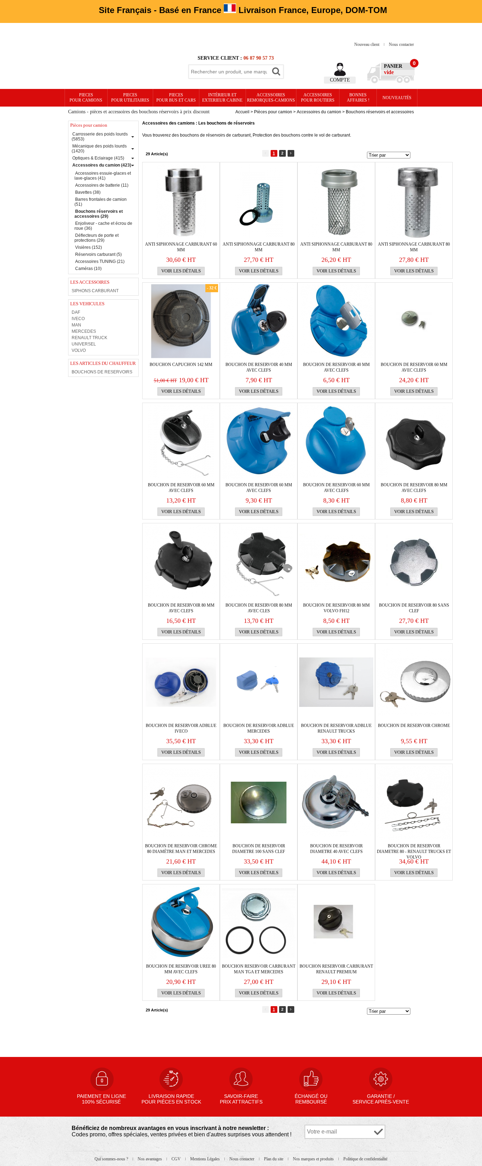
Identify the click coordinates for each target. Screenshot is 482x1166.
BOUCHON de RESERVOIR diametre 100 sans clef (258, 848)
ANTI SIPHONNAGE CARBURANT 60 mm (181, 247)
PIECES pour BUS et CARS (176, 97)
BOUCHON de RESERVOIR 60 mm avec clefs (414, 367)
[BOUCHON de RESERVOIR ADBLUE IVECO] (181, 682)
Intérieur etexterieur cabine (222, 97)
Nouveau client (367, 44)
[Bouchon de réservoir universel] (414, 441)
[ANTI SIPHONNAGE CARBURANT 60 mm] (181, 201)
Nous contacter (401, 44)
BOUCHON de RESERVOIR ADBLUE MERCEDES (258, 728)
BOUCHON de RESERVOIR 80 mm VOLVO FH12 (336, 608)
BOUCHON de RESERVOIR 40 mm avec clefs (258, 367)
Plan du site (274, 1158)
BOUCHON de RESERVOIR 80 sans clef (414, 608)
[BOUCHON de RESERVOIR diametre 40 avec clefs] (336, 802)
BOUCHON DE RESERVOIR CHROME (414, 725)
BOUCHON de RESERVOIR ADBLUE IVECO (181, 728)
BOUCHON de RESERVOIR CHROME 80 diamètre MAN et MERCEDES (181, 848)
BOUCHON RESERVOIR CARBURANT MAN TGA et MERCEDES (258, 969)
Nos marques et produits (314, 1158)
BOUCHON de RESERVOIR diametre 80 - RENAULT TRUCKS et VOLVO (414, 848)
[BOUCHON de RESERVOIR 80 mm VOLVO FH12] (336, 562)
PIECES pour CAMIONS (86, 97)
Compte (340, 80)
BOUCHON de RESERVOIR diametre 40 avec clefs (336, 848)
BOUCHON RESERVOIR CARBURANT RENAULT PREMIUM (336, 969)
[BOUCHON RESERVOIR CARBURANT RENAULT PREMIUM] (336, 923)
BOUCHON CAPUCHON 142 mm (181, 364)
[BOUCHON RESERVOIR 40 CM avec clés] (259, 321)
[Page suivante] (291, 153)
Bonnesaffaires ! (358, 97)
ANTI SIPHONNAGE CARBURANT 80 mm (259, 247)
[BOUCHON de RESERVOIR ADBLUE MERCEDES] (259, 682)
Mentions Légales (205, 1158)
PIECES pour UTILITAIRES (130, 97)
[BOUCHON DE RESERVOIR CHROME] (414, 682)
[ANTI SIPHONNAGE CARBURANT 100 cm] (336, 201)
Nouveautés (396, 97)
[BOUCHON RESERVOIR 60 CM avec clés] (336, 321)
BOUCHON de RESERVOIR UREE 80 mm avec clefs (181, 969)
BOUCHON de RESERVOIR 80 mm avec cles (258, 608)
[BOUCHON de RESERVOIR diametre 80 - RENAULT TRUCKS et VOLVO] (414, 802)
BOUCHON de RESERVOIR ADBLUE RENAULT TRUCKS (336, 728)
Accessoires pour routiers (318, 97)
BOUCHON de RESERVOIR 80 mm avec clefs (414, 487)
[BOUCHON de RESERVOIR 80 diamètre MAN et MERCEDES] (181, 802)
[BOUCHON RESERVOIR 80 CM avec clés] (181, 562)
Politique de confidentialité (365, 1158)
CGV (176, 1158)
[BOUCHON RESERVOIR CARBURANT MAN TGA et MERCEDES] (259, 923)
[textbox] (229, 71)
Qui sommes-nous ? (112, 1158)
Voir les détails (181, 271)
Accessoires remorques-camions (271, 97)
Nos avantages (150, 1158)
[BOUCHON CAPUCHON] (181, 321)
